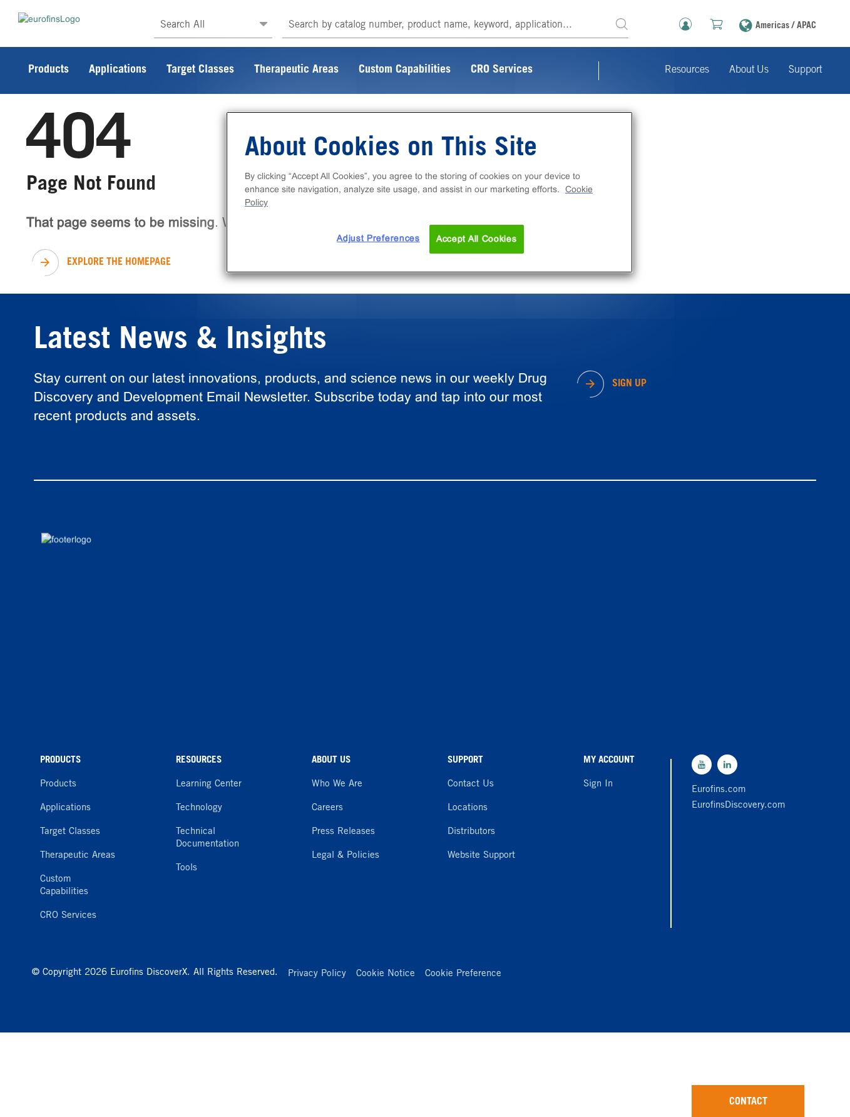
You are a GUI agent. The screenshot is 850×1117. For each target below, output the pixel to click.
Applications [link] (117, 70)
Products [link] (48, 70)
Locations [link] (468, 808)
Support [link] (805, 70)
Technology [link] (199, 808)
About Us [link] (749, 70)
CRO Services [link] (502, 70)
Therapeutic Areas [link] (296, 70)
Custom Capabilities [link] (405, 70)
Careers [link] (327, 808)
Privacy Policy (317, 974)
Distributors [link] (471, 831)
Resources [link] (687, 70)
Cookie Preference (463, 974)
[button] (621, 23)
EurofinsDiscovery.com (735, 805)
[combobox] (455, 25)
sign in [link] (598, 784)
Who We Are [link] (337, 784)
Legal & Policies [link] (345, 855)
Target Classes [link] (200, 70)
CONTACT (748, 1102)
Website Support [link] (481, 855)
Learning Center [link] (209, 784)
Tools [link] (186, 868)
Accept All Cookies (476, 239)
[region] (429, 192)
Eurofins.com (719, 790)
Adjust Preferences (378, 238)
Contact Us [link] (471, 784)
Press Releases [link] (343, 831)
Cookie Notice (385, 974)
